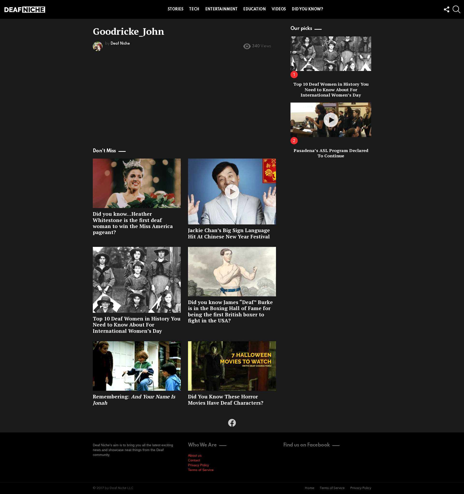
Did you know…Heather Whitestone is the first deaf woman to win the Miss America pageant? (133, 223)
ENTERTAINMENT (221, 9)
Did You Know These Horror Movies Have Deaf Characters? (225, 399)
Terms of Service (201, 470)
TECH (194, 9)
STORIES (175, 9)
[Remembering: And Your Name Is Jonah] (137, 366)
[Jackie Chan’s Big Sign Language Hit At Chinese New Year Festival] (232, 191)
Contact (194, 460)
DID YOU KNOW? (307, 9)
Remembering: (134, 399)
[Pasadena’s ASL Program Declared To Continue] (330, 120)
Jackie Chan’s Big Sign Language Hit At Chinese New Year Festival (229, 233)
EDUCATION (254, 9)
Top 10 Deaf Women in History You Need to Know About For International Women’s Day (137, 324)
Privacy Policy (198, 465)
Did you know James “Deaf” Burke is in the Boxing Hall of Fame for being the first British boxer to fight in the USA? (230, 311)
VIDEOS (279, 9)
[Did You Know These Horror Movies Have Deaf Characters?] (232, 366)
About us (195, 455)
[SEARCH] (456, 9)
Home (309, 488)
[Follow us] (446, 9)
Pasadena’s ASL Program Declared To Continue (331, 153)
